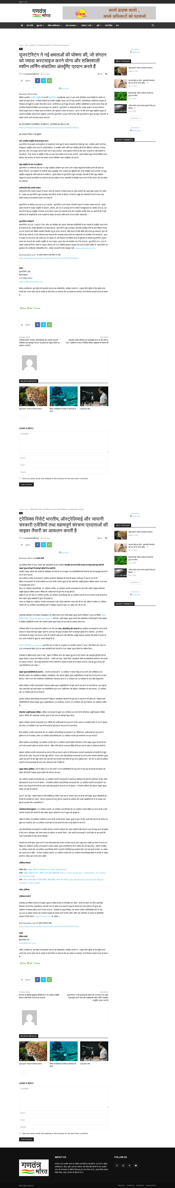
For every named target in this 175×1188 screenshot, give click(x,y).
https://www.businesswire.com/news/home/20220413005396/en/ (49, 127)
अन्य (117, 25)
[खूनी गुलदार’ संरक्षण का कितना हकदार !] (33, 396)
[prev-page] (20, 417)
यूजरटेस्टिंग (52, 97)
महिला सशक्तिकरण (54, 25)
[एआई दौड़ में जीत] (94, 396)
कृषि (98, 25)
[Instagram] (123, 1165)
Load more (134, 118)
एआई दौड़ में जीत (85, 409)
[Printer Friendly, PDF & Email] (30, 308)
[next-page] (24, 417)
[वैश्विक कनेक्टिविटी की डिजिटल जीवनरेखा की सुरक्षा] (64, 396)
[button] (153, 25)
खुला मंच (39, 25)
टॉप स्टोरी (30, 25)
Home (21, 45)
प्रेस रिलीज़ (108, 25)
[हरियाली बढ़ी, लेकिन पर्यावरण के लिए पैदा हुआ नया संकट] (120, 96)
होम (22, 25)
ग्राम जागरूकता (71, 25)
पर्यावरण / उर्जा (86, 25)
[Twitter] (43, 80)
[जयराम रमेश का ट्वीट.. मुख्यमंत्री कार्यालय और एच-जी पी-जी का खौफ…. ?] (120, 83)
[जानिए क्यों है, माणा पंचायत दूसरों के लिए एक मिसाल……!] (120, 108)
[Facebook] (37, 80)
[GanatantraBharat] (20, 74)
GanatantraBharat (31, 74)
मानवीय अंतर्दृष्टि (35, 97)
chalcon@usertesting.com (31, 281)
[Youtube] (135, 1165)
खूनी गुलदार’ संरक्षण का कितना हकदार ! (30, 409)
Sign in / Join (23, 2)
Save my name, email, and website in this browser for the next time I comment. (55, 478)
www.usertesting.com (85, 248)
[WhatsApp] (49, 80)
